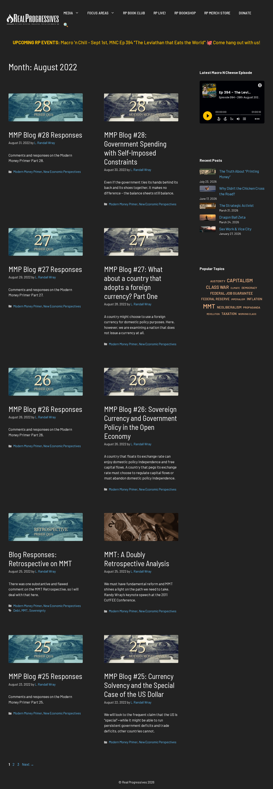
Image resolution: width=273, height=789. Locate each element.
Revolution (213, 314)
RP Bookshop (185, 12)
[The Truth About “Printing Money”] (208, 172)
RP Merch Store (217, 12)
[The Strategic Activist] (208, 206)
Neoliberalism (229, 307)
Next (28, 764)
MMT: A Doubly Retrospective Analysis (136, 559)
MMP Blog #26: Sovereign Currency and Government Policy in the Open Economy (140, 422)
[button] (65, 25)
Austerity (217, 281)
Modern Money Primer (27, 171)
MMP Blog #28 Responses (45, 134)
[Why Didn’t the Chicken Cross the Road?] (208, 189)
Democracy (249, 287)
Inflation (254, 299)
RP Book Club (134, 12)
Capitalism (240, 280)
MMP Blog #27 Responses (45, 268)
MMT (25, 610)
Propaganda (251, 307)
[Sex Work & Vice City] (208, 230)
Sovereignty (37, 610)
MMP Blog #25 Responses (45, 675)
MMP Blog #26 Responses (45, 408)
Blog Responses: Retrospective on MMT (40, 559)
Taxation (229, 313)
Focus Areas (98, 12)
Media (68, 12)
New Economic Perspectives (62, 171)
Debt (16, 610)
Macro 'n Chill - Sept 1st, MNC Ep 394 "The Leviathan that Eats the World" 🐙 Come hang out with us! (160, 42)
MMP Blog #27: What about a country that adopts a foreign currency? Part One (133, 282)
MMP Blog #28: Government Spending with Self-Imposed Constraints (135, 148)
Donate (245, 12)
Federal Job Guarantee (231, 293)
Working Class (247, 314)
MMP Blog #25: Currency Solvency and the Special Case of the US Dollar (139, 684)
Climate (235, 288)
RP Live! (160, 12)
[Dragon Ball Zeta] (208, 218)
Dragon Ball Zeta (232, 217)
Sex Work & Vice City (235, 229)
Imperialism (238, 299)
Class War (217, 287)
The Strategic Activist (236, 205)
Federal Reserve (215, 299)
